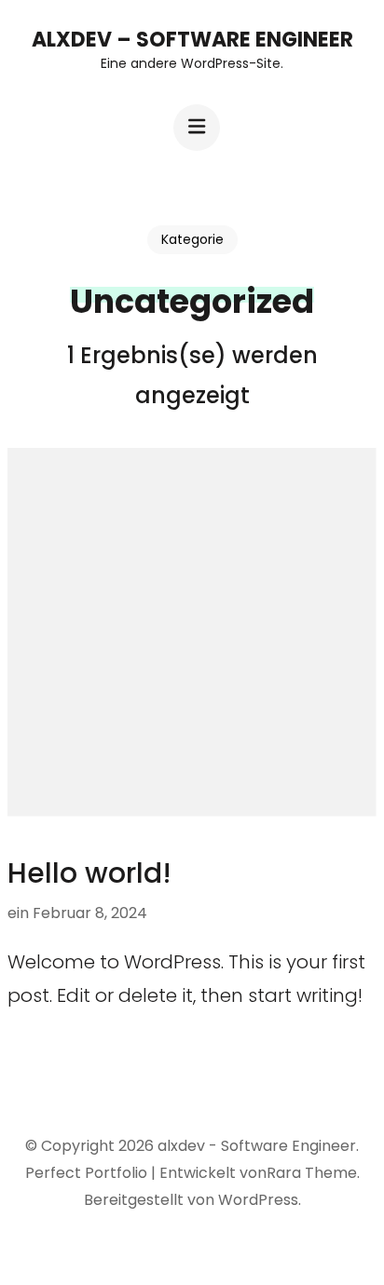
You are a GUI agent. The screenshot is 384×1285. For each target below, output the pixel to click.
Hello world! (89, 873)
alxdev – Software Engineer (192, 39)
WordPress (258, 1200)
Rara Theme (312, 1173)
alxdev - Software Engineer (257, 1145)
